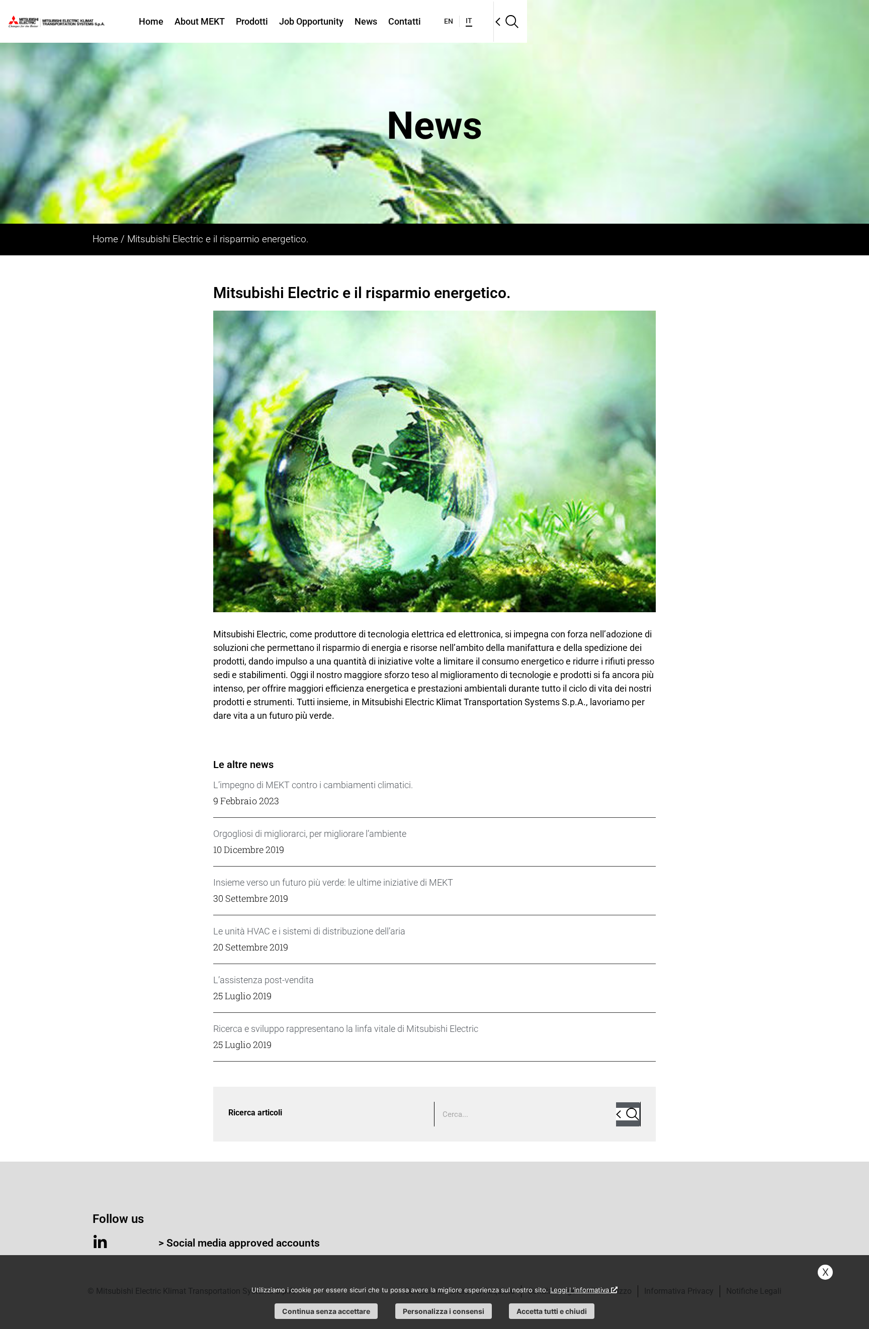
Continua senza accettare (326, 1311)
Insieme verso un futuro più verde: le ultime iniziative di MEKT (333, 882)
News (366, 21)
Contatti (404, 21)
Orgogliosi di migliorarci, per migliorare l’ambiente (309, 833)
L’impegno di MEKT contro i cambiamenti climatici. (313, 785)
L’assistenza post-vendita (263, 980)
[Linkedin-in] (100, 1242)
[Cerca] (628, 1114)
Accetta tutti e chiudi (551, 1311)
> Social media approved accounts (239, 1243)
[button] (506, 21)
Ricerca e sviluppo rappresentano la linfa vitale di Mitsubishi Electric (345, 1028)
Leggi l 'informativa (580, 1290)
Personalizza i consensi (443, 1311)
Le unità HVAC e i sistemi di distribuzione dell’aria (309, 931)
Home (151, 21)
